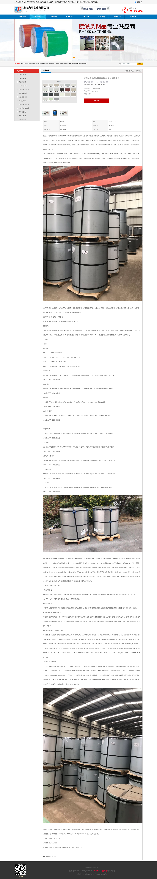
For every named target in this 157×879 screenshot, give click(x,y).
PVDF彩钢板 (23, 86)
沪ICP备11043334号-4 (87, 871)
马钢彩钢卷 (22, 78)
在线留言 (97, 100)
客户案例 (101, 17)
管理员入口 (98, 874)
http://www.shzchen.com (49, 856)
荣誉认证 (117, 17)
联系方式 (133, 17)
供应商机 (38, 17)
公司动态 (85, 17)
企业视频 (54, 17)
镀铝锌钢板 (22, 82)
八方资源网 (86, 874)
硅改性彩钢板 (23, 97)
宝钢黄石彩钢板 (24, 104)
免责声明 (92, 874)
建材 (92, 84)
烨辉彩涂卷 (22, 119)
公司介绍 (69, 17)
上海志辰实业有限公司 (100, 871)
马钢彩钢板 (22, 74)
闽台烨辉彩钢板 (24, 89)
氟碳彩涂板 (22, 101)
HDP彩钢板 (22, 112)
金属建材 (98, 84)
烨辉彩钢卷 (22, 116)
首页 (132, 71)
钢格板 (103, 84)
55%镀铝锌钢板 (24, 108)
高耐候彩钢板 (23, 93)
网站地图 (104, 874)
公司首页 (22, 17)
